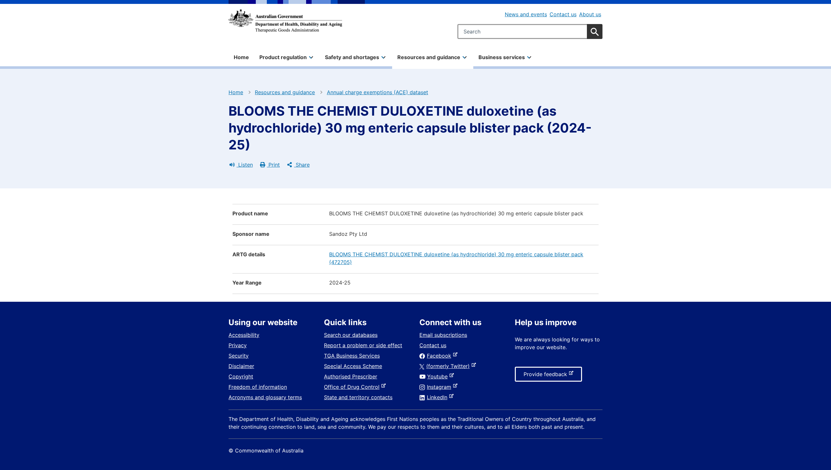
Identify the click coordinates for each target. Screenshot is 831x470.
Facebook (440, 355)
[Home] (285, 20)
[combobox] (529, 31)
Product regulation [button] (283, 57)
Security (239, 355)
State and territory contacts (358, 397)
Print (273, 164)
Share (302, 164)
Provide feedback (547, 376)
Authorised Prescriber (350, 376)
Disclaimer (241, 366)
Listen (245, 164)
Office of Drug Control (353, 387)
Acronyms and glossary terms (265, 397)
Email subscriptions (443, 335)
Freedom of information (258, 387)
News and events (526, 14)
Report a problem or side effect (363, 345)
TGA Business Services (352, 355)
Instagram (440, 387)
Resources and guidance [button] (428, 57)
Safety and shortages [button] (352, 57)
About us (590, 14)
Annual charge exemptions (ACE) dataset (377, 92)
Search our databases (351, 335)
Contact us (563, 14)
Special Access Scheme (353, 366)
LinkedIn (438, 397)
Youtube (438, 376)
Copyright (241, 376)
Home (241, 57)
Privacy (238, 345)
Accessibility (244, 335)
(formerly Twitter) (449, 366)
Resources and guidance (285, 92)
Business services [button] (501, 57)
